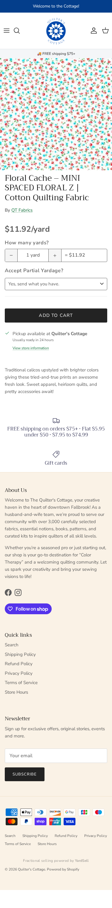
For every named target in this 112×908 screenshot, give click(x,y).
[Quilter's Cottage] (56, 31)
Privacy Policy (19, 673)
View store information (31, 348)
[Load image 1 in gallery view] (56, 114)
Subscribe (25, 774)
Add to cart (56, 315)
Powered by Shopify (63, 869)
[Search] (19, 30)
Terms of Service (21, 683)
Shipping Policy (20, 654)
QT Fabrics (22, 210)
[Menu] (6, 30)
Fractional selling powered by (56, 860)
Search (12, 645)
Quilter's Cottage (31, 869)
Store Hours (16, 692)
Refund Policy (19, 664)
